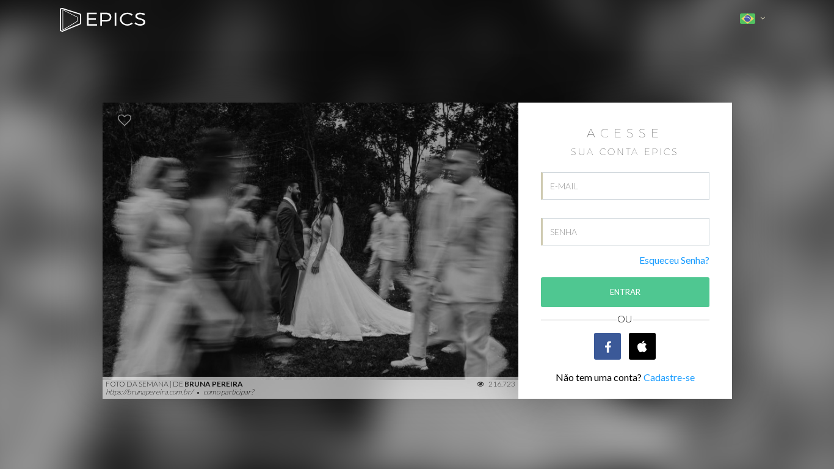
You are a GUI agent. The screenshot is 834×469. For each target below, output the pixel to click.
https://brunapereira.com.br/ (150, 391)
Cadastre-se (669, 377)
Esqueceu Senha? (674, 260)
